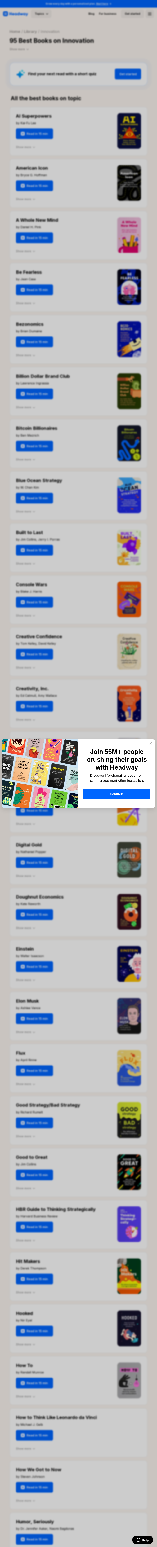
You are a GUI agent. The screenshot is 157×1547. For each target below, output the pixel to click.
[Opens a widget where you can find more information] (142, 1540)
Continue (117, 794)
